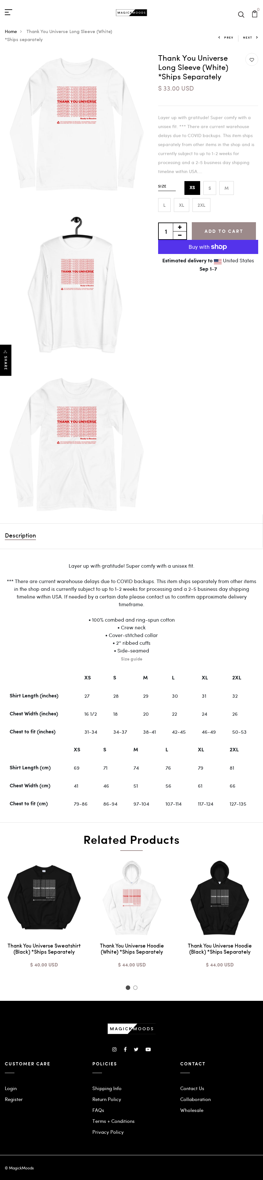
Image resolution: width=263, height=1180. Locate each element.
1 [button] (129, 988)
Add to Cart (224, 231)
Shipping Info (107, 1088)
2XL (201, 205)
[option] (44, 918)
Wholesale (191, 1110)
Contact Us (192, 1088)
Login (11, 1088)
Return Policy (106, 1099)
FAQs (98, 1110)
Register (14, 1099)
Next (247, 37)
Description (20, 536)
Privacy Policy (108, 1132)
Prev (228, 37)
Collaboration (195, 1099)
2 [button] (136, 988)
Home (11, 31)
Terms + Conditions (113, 1121)
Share (5, 363)
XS (192, 188)
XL (181, 205)
